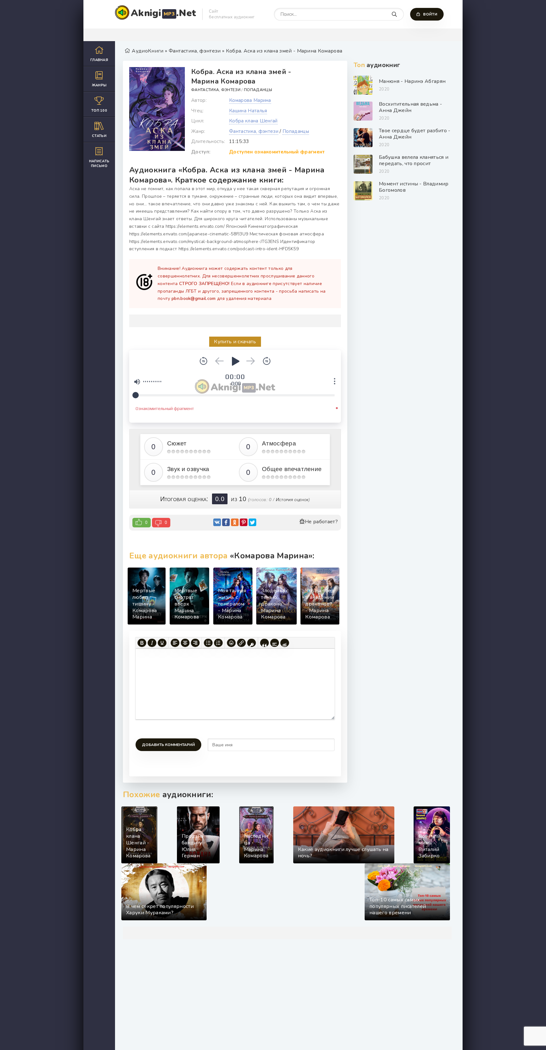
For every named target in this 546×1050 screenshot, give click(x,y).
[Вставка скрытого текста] (284, 643)
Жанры (99, 85)
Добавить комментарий (168, 744)
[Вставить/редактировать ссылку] (241, 643)
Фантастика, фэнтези (215, 89)
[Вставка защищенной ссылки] (251, 643)
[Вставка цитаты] (264, 643)
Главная (99, 60)
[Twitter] (252, 522)
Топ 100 (99, 110)
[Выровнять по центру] (185, 643)
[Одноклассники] (235, 522)
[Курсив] (152, 643)
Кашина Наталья (248, 111)
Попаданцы (258, 89)
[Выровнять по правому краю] (195, 643)
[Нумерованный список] (218, 643)
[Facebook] (226, 522)
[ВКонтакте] (217, 522)
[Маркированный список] (208, 643)
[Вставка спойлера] (274, 643)
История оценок (292, 499)
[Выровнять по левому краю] (175, 643)
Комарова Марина (250, 100)
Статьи (99, 136)
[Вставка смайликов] (231, 643)
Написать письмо (99, 163)
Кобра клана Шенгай (253, 121)
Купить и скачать (235, 341)
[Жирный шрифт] (141, 643)
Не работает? (321, 521)
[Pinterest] (243, 522)
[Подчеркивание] (162, 643)
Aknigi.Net (163, 13)
